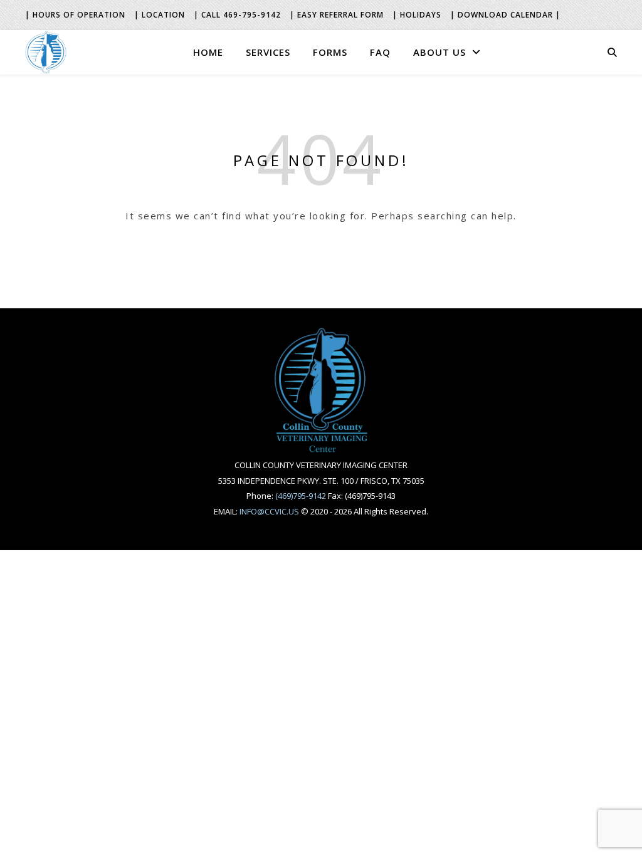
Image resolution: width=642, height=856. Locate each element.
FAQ (380, 52)
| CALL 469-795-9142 (237, 14)
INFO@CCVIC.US (269, 511)
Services (268, 52)
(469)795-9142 (300, 495)
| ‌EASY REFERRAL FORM (337, 14)
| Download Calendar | (505, 14)
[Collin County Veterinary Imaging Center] (45, 52)
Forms (330, 52)
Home (208, 52)
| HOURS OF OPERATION (75, 14)
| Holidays (416, 14)
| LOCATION (159, 14)
